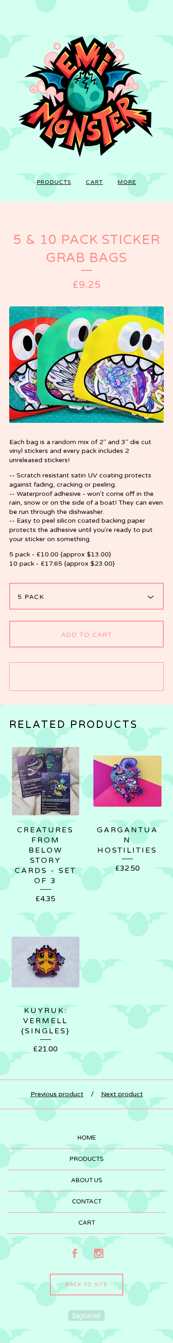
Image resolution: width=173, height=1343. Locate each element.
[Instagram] (99, 1254)
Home (87, 1138)
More (127, 182)
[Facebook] (75, 1254)
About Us (86, 1180)
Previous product (57, 1094)
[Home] (86, 92)
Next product (122, 1094)
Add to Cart (86, 635)
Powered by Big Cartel (86, 1315)
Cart (94, 182)
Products (54, 182)
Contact (86, 1201)
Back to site (86, 1285)
